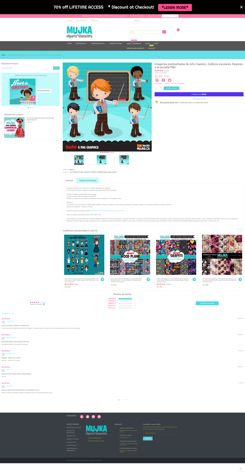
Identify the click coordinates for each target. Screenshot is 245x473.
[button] (104, 152)
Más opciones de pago (199, 99)
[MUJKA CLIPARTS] (79, 32)
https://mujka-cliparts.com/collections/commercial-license (108, 211)
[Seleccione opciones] (102, 279)
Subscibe (147, 438)
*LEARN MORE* (175, 7)
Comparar (94, 20)
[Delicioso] (122, 415)
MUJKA (72, 170)
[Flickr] (110, 415)
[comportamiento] (129, 415)
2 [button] (121, 400)
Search (56, 68)
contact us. (133, 223)
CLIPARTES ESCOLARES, (104, 172)
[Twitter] (169, 80)
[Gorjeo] (88, 416)
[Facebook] (163, 80)
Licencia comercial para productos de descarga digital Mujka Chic (40, 119)
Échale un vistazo (43, 90)
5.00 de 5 (43, 302)
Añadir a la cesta (171, 88)
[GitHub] (105, 415)
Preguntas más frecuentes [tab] (87, 180)
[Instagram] (93, 416)
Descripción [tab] (69, 180)
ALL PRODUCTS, (75, 172)
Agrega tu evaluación (161, 73)
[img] (6, 319)
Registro (137, 20)
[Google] (103, 415)
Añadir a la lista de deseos (174, 83)
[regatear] (117, 415)
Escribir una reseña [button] (207, 303)
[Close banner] (241, 7)
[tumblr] (115, 415)
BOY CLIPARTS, (85, 172)
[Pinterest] (99, 416)
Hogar (3, 55)
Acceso (69, 20)
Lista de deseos (81, 20)
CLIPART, (93, 172)
